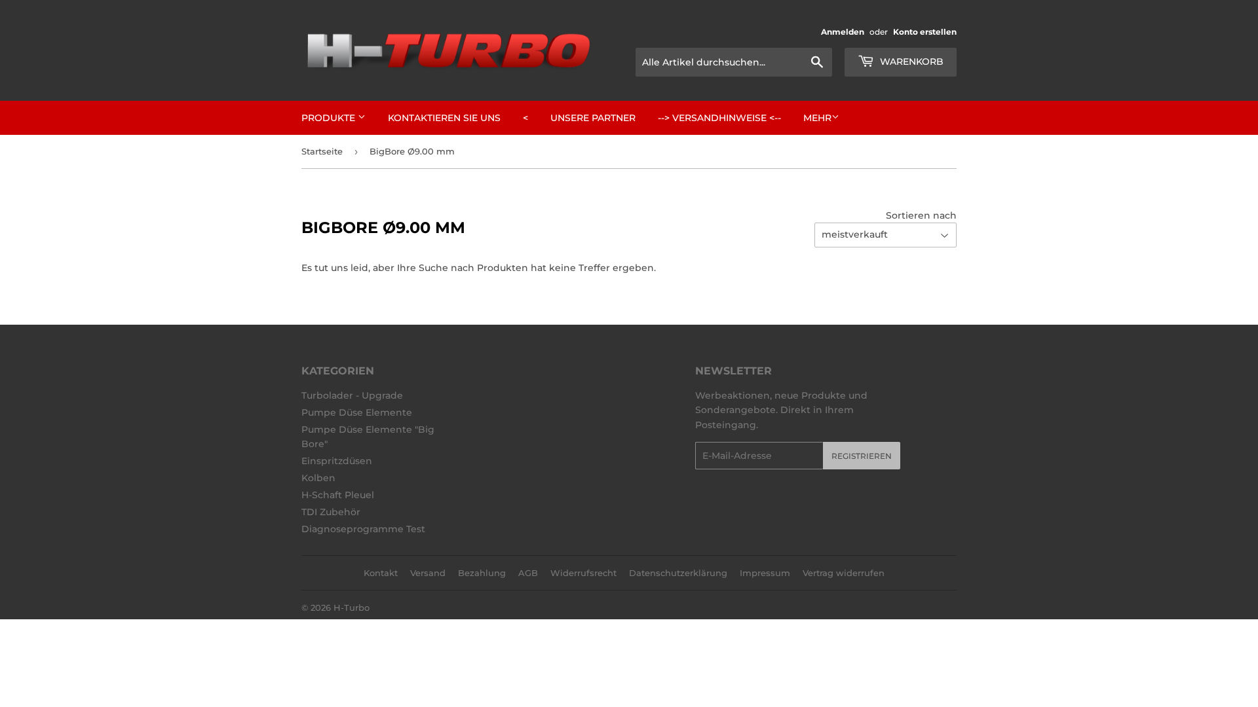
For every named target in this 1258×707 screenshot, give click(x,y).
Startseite (322, 151)
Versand (428, 573)
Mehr (817, 118)
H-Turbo (352, 607)
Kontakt (381, 573)
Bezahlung (482, 573)
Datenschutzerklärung (678, 573)
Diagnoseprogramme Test (363, 529)
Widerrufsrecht (583, 573)
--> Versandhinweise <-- (719, 118)
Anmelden (842, 32)
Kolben (318, 478)
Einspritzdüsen (336, 461)
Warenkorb (910, 61)
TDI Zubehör (330, 512)
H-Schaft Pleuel (337, 495)
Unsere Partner (593, 118)
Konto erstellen (925, 32)
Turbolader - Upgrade (352, 395)
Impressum (765, 573)
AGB (528, 573)
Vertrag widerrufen (844, 573)
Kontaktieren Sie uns (444, 118)
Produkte (329, 118)
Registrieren (861, 456)
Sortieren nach (921, 215)
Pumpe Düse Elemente (356, 412)
